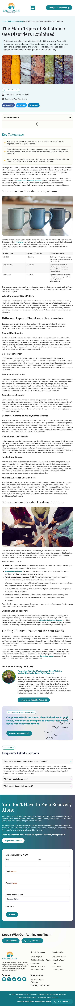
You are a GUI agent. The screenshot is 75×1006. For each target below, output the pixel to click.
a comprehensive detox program (29, 180)
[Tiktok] (19, 979)
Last (39, 859)
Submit (12, 915)
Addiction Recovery (15, 21)
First (7, 859)
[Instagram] (9, 979)
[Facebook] (4, 979)
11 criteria (19, 242)
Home (4, 21)
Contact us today (46, 656)
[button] (33, 8)
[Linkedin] (24, 979)
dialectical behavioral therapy (50, 620)
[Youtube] (14, 979)
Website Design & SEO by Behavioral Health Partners (37, 1001)
